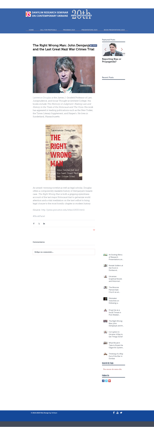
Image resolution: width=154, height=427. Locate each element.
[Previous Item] (105, 49)
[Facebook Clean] (114, 412)
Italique (54, 413)
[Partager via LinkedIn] (44, 224)
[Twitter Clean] (121, 412)
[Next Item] (122, 49)
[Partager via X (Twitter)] (39, 224)
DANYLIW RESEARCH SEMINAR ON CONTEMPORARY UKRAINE (50, 14)
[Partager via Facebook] (34, 224)
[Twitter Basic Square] (106, 381)
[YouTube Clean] (117, 412)
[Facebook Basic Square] (103, 381)
